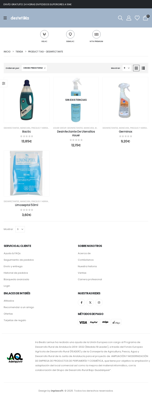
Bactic (26, 131)
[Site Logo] (19, 18)
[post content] (26, 100)
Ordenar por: (13, 68)
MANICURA (25, 128)
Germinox (125, 131)
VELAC (44, 41)
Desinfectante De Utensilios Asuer (76, 133)
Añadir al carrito (29, 119)
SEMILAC (70, 41)
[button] (120, 18)
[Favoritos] (137, 18)
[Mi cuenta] (129, 18)
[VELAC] (44, 34)
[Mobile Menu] (6, 18)
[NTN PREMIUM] (96, 34)
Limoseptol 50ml (26, 205)
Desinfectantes (11, 128)
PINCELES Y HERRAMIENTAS (43, 128)
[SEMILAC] (70, 34)
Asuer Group (59, 128)
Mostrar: (115, 68)
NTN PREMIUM (96, 41)
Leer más (79, 119)
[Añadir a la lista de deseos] (43, 82)
